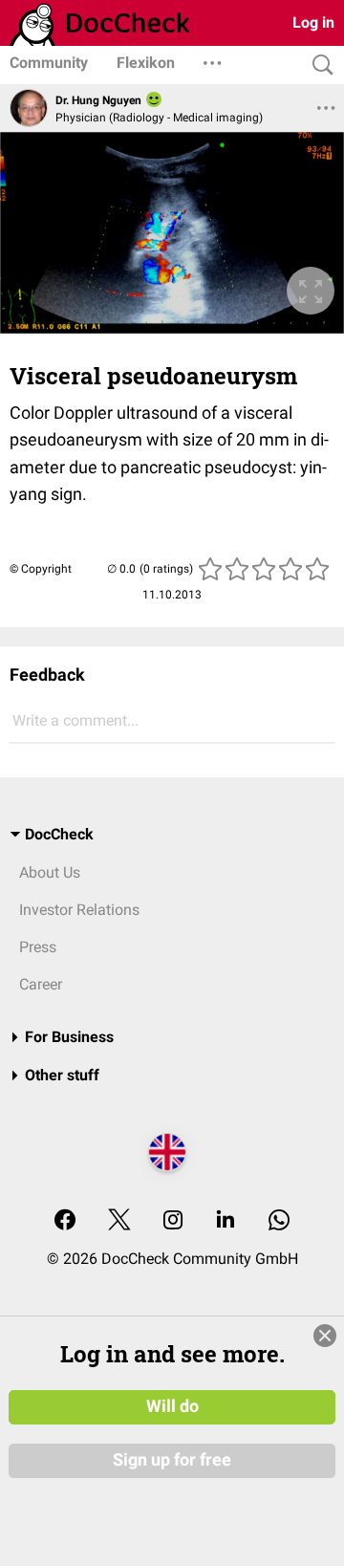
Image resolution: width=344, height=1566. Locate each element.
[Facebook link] (64, 1221)
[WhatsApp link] (279, 1221)
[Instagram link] (172, 1221)
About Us (49, 872)
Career (40, 984)
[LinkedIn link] (225, 1221)
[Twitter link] (119, 1221)
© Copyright (41, 569)
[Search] (318, 65)
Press (37, 947)
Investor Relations (79, 910)
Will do (172, 1406)
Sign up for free (172, 1459)
